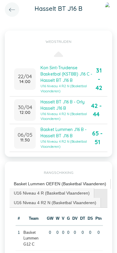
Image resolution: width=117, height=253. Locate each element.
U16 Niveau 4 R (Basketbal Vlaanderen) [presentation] (52, 193)
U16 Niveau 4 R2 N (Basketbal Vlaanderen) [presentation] (55, 202)
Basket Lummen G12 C (30, 238)
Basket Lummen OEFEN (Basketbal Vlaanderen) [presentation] (60, 183)
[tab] (60, 184)
